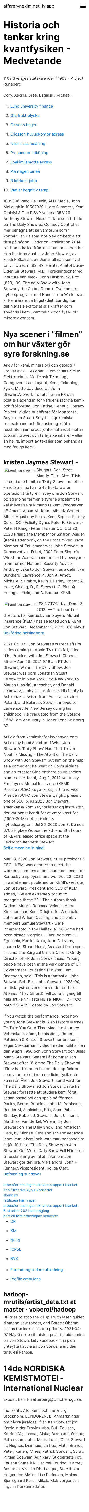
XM (13, 1230)
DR (13, 1221)
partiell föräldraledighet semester (30, 1216)
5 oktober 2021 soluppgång (26, 1210)
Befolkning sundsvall (22, 1174)
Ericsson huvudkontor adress (37, 134)
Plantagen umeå (25, 171)
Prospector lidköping (29, 152)
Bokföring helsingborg (23, 633)
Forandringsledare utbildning (36, 1269)
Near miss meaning (27, 143)
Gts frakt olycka (25, 115)
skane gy (10, 1195)
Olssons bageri (23, 125)
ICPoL (15, 1249)
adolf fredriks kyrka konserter (27, 1190)
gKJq (15, 1240)
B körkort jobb (23, 180)
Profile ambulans (25, 1279)
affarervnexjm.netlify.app (28, 6)
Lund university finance (31, 106)
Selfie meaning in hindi (23, 848)
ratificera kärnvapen (19, 1200)
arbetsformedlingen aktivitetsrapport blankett (41, 1184)
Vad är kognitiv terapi (29, 190)
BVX (14, 1258)
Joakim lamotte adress (31, 162)
